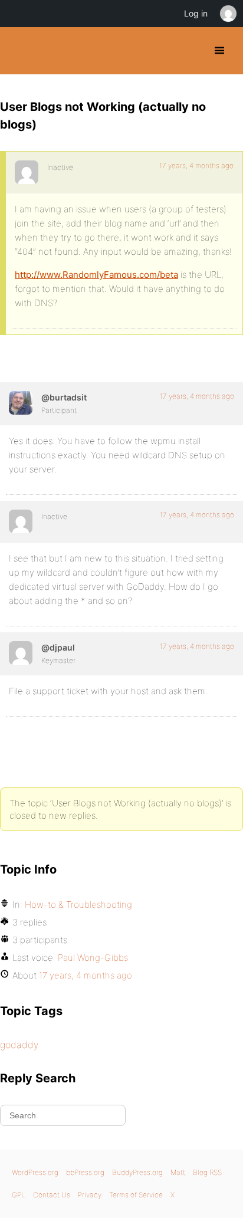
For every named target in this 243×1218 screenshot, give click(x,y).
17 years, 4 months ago (196, 165)
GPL (18, 1194)
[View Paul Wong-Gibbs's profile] (20, 653)
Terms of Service (136, 1194)
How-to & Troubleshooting (78, 904)
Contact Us (51, 1194)
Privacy (89, 1194)
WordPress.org (35, 1172)
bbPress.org (85, 1172)
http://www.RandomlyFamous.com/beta (96, 274)
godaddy (19, 1044)
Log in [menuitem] (196, 13)
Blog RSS (207, 1172)
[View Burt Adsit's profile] (20, 403)
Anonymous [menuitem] (227, 13)
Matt (177, 1172)
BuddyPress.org (19, 50)
